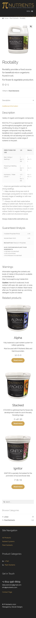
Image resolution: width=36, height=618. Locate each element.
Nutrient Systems (8, 541)
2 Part (6, 517)
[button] (28, 11)
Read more (18, 360)
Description (6, 100)
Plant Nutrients (14, 18)
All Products (6, 538)
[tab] (18, 100)
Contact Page (7, 592)
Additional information (10, 106)
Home (6, 18)
